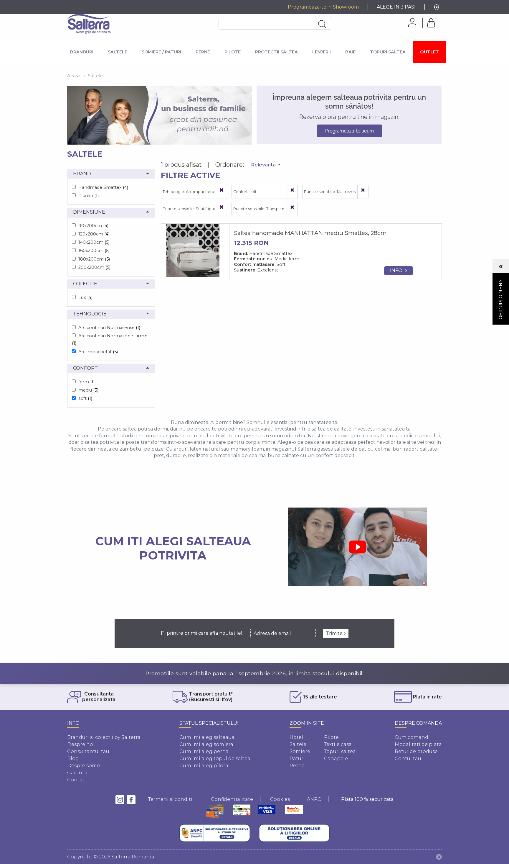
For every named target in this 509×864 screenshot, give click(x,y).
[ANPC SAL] (214, 833)
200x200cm (94, 267)
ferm (86, 381)
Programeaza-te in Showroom (323, 7)
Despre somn (83, 765)
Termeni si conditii (171, 799)
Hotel (296, 737)
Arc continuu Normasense (109, 327)
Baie (350, 52)
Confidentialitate (232, 799)
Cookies (280, 799)
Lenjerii (321, 52)
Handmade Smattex (103, 187)
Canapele (336, 758)
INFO (396, 270)
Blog (73, 758)
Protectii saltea (276, 52)
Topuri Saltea (388, 52)
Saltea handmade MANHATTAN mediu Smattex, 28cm (310, 232)
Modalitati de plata (418, 744)
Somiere (300, 751)
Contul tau (408, 758)
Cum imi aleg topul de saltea (214, 758)
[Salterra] (89, 24)
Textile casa (338, 744)
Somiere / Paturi (161, 52)
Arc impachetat (98, 351)
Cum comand (411, 737)
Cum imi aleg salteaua (206, 737)
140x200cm (94, 242)
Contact (77, 780)
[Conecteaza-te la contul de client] (410, 23)
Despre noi (81, 744)
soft (85, 398)
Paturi (297, 758)
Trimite (335, 633)
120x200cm (94, 234)
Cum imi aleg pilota (203, 765)
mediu (88, 390)
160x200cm (94, 250)
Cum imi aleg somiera (206, 744)
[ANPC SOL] (294, 833)
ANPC (314, 799)
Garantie (78, 772)
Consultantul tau (88, 751)
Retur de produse (416, 751)
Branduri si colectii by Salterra (104, 737)
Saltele (117, 52)
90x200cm (93, 225)
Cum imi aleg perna (204, 751)
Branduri (81, 52)
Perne (203, 52)
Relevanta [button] (264, 165)
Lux (85, 297)
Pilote (232, 52)
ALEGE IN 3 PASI (396, 7)
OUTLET (429, 52)
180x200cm (94, 259)
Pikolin (88, 195)
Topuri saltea (340, 751)
